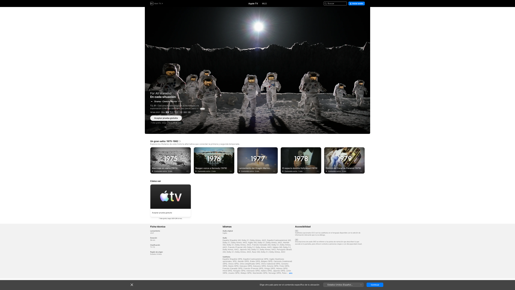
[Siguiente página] (367, 160)
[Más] (187, 171)
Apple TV (253, 3)
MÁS (202, 109)
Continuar (375, 285)
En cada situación (257, 70)
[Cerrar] (132, 285)
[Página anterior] (147, 160)
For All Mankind (161, 93)
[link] (165, 141)
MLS (264, 3)
